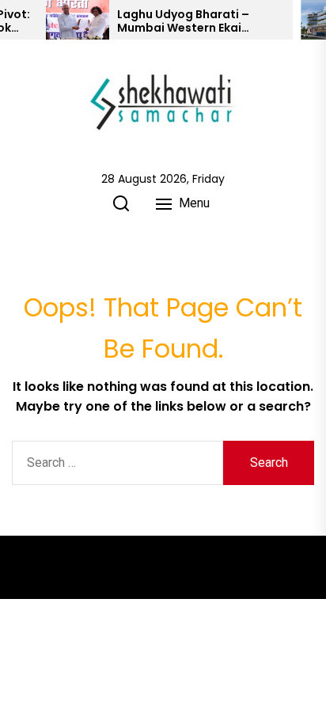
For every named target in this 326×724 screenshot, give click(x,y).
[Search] (121, 203)
